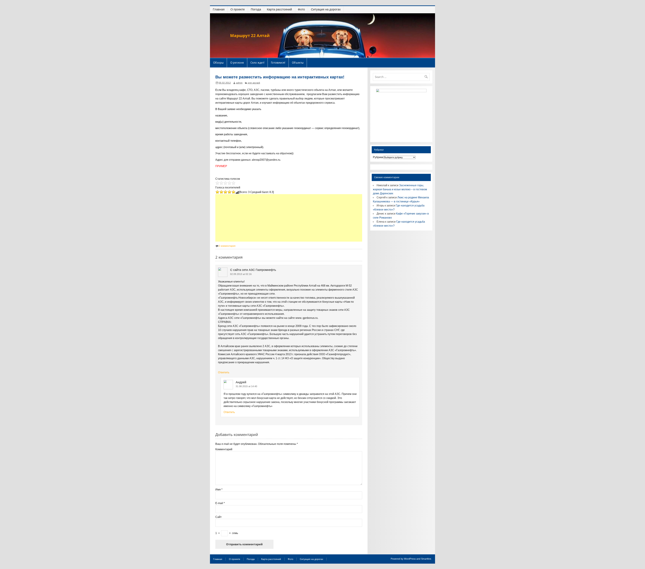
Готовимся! (278, 62)
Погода (256, 9)
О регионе (237, 62)
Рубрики (378, 157)
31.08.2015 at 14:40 (246, 386)
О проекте (237, 9)
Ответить (223, 372)
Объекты (298, 62)
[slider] (225, 183)
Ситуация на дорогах (326, 9)
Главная (219, 9)
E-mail (220, 503)
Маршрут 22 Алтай (250, 35)
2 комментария (227, 245)
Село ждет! (257, 62)
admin (239, 82)
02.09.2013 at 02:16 (241, 274)
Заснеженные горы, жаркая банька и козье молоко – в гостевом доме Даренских (400, 189)
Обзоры (218, 62)
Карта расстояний (279, 9)
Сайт (218, 517)
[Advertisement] (289, 217)
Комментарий (223, 449)
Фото (301, 9)
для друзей (254, 82)
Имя (218, 489)
